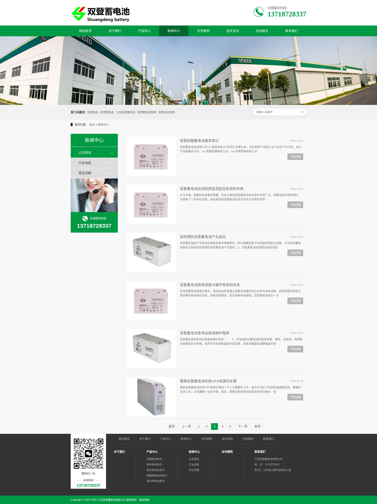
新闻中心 (173, 31)
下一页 (242, 426)
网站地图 (144, 499)
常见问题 (85, 173)
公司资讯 (85, 152)
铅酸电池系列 (154, 459)
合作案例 (203, 31)
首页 (92, 124)
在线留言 (262, 31)
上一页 (186, 426)
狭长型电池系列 (156, 470)
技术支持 (232, 31)
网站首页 (85, 31)
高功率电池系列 (156, 480)
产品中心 (144, 31)
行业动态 (85, 163)
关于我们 (115, 31)
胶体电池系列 (154, 464)
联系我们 (291, 31)
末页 (257, 426)
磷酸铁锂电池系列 (157, 475)
